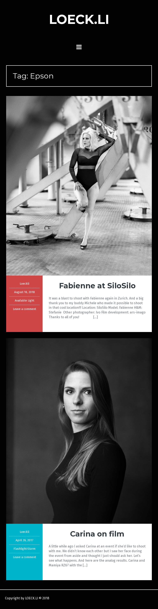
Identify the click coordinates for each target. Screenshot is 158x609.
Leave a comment (24, 309)
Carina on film (97, 533)
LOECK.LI (79, 19)
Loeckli (24, 283)
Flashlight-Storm (24, 549)
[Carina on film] (79, 431)
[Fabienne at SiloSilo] (79, 185)
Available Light (24, 300)
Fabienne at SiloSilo (97, 285)
